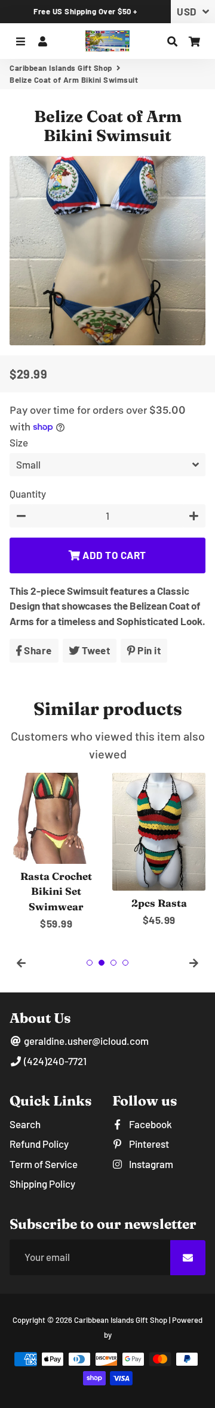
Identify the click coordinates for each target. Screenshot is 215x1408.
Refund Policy (39, 1144)
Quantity (28, 493)
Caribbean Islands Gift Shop (61, 68)
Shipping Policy (42, 1184)
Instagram (150, 1164)
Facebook (149, 1124)
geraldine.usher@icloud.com (85, 1041)
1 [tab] (90, 963)
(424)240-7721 (54, 1061)
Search (25, 1124)
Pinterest (148, 1144)
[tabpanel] (56, 852)
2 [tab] (102, 963)
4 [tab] (125, 963)
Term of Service (44, 1164)
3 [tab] (113, 963)
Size (19, 442)
